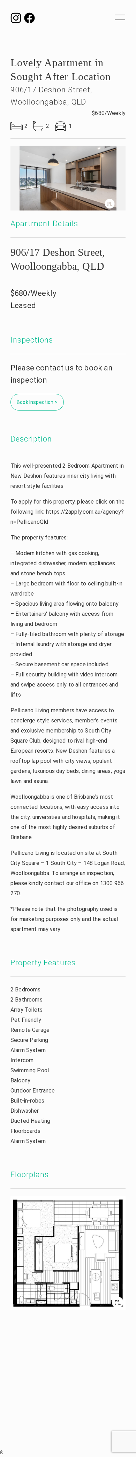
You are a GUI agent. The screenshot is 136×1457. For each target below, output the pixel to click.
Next (111, 178)
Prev (24, 178)
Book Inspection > (37, 402)
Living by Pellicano (68, 21)
